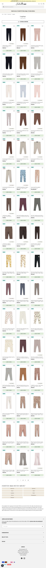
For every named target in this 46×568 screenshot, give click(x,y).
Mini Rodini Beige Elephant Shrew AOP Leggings (25, 272)
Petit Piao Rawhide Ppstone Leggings (23, 385)
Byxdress (33, 488)
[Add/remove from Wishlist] (14, 26)
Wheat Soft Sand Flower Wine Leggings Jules (25, 413)
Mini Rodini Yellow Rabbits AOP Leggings (10, 272)
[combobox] (23, 7)
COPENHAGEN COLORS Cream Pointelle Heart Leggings (13, 102)
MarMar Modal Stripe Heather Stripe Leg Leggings (11, 300)
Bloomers (12, 488)
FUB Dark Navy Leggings (7, 45)
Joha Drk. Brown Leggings (21, 243)
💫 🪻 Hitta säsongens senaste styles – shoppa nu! (23, 1)
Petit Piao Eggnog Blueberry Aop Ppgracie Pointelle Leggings (28, 328)
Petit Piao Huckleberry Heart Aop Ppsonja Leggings (26, 215)
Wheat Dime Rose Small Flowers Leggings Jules (11, 441)
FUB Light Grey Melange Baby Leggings (38, 74)
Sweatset (12, 497)
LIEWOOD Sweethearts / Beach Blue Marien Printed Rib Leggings (28, 187)
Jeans (34, 490)
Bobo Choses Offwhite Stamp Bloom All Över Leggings (12, 328)
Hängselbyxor (33, 495)
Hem (2, 14)
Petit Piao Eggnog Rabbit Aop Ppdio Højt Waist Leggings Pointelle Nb (15, 357)
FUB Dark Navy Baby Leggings (8, 74)
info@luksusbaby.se (23, 553)
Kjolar (34, 492)
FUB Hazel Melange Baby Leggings (23, 74)
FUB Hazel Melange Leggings (22, 45)
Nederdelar (9, 14)
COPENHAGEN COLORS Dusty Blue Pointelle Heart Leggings (27, 102)
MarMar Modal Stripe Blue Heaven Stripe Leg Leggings (26, 300)
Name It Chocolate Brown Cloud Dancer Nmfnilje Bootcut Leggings (29, 470)
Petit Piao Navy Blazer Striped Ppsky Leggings (11, 385)
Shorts (12, 495)
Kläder (5, 14)
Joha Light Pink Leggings (35, 187)
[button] (43, 4)
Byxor (12, 490)
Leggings (13, 14)
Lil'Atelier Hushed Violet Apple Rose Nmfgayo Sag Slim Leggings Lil (15, 130)
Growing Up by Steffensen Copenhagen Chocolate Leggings (27, 130)
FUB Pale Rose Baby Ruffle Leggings (37, 45)
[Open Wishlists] (41, 4)
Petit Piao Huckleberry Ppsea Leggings (24, 357)
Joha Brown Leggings (6, 215)
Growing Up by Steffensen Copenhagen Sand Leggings (26, 158)
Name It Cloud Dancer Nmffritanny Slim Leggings (11, 413)
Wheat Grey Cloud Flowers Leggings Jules (10, 470)
